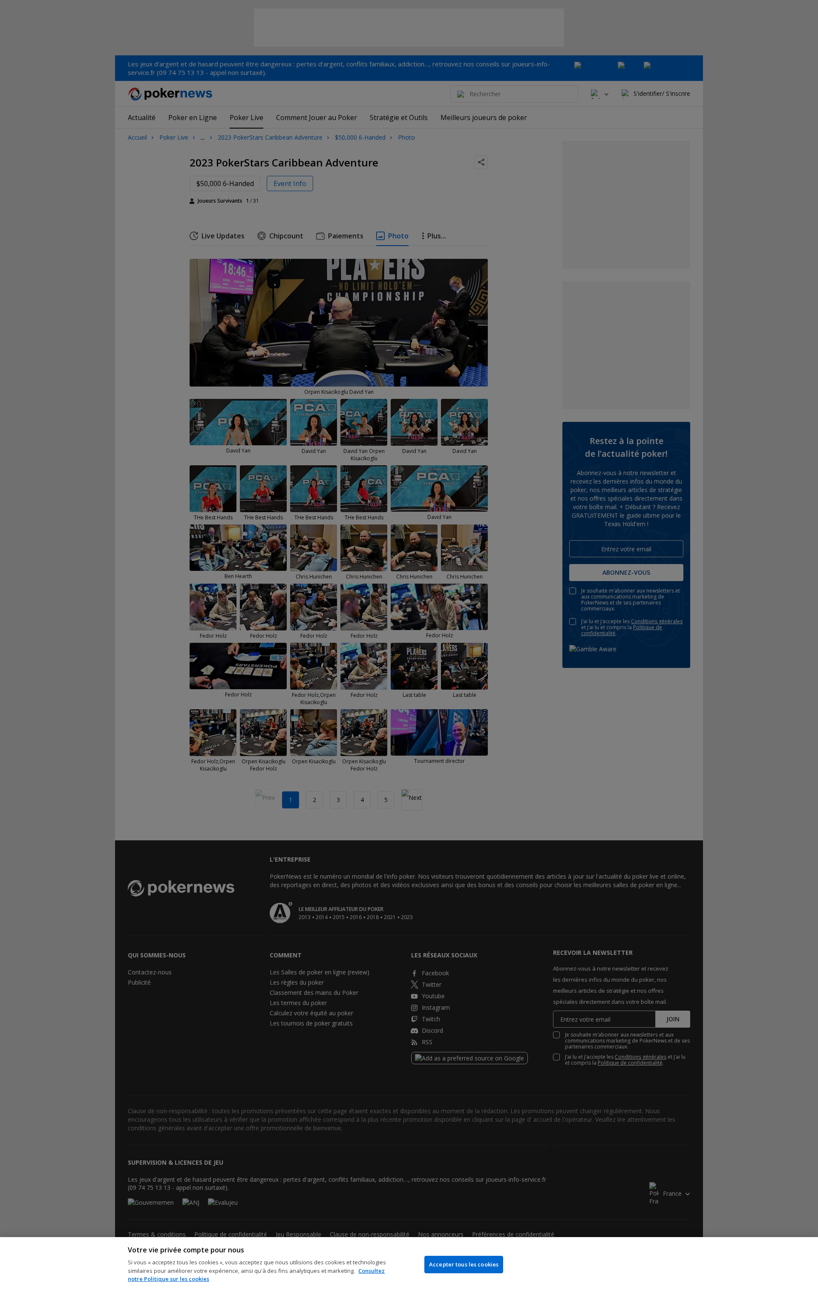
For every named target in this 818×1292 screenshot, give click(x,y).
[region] (409, 1264)
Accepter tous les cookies (463, 1264)
